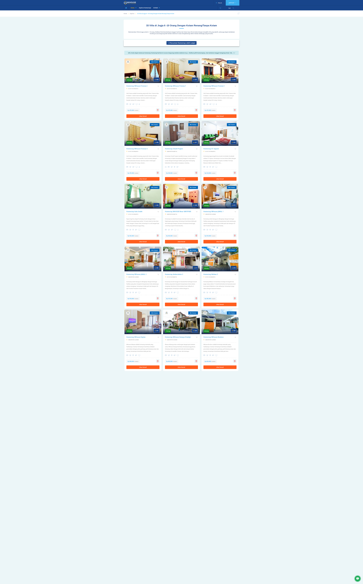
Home (133, 8)
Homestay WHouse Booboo (213, 337)
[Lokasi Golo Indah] (157, 235)
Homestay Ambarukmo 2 (174, 274)
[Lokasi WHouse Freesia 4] (157, 172)
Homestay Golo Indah (134, 211)
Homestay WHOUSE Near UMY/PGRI (178, 211)
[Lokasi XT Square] (235, 172)
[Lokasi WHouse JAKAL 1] (235, 235)
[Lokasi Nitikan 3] (235, 298)
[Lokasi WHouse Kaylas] (157, 361)
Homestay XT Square (211, 149)
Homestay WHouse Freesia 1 (175, 86)
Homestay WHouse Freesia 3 (213, 86)
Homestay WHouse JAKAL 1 (213, 211)
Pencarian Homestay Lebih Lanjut (182, 43)
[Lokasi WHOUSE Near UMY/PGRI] (196, 235)
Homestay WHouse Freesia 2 (136, 86)
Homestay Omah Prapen (174, 149)
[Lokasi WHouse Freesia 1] (196, 110)
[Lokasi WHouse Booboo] (235, 361)
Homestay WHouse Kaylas (135, 337)
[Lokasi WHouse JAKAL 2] (157, 298)
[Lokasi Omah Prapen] (196, 172)
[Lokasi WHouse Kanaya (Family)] (196, 361)
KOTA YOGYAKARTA (133, 88)
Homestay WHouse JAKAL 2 (136, 274)
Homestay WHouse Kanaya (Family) (178, 337)
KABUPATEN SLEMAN (210, 214)
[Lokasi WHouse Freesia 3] (235, 110)
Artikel (155, 8)
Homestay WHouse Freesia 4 (136, 149)
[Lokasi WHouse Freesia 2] (157, 110)
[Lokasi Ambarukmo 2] (196, 298)
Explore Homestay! (145, 8)
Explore (132, 13)
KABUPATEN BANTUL (172, 151)
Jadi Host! (232, 3)
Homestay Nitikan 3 (210, 274)
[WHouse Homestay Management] (130, 2)
